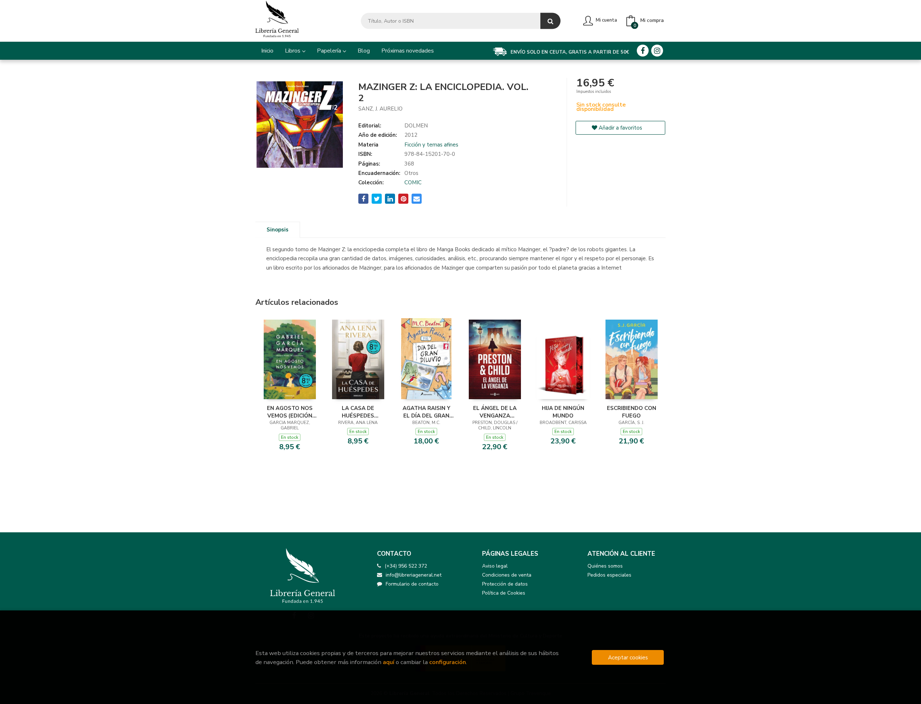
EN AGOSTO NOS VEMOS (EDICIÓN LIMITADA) (290, 412)
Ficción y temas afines (431, 144)
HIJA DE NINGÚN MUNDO (563, 412)
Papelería (329, 51)
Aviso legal (495, 566)
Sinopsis (278, 229)
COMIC (413, 182)
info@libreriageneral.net (413, 575)
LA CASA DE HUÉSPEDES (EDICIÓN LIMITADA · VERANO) (358, 412)
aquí (388, 662)
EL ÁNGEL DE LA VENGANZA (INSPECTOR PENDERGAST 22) (494, 412)
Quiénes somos (605, 566)
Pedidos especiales (609, 575)
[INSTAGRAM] (657, 51)
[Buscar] (550, 21)
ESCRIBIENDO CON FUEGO (631, 412)
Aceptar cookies (628, 657)
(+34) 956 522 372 (406, 566)
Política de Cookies (503, 593)
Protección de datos (505, 584)
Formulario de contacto (412, 584)
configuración (447, 662)
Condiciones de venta (506, 575)
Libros (293, 51)
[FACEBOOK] (643, 51)
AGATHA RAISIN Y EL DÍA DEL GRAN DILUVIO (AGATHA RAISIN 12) (426, 412)
